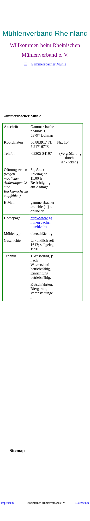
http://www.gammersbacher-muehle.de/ (41, 222)
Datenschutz (82, 503)
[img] (45, 13)
